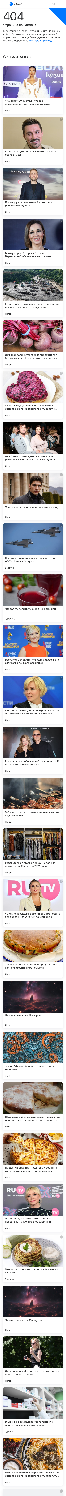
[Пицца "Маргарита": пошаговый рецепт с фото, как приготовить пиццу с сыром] (33, 1157)
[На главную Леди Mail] (17, 4)
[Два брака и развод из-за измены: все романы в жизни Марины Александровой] (33, 446)
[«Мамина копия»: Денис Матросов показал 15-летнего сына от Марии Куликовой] (33, 700)
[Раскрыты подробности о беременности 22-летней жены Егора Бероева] (33, 750)
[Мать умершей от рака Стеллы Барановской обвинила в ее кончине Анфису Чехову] (33, 242)
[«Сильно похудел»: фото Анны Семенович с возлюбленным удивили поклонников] (33, 903)
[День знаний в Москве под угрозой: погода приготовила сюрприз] (33, 1360)
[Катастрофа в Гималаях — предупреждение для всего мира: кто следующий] (33, 293)
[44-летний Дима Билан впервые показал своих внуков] (33, 141)
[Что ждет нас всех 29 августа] (33, 1004)
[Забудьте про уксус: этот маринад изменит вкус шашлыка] (33, 801)
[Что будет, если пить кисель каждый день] (33, 598)
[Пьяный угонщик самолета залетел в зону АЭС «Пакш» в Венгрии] (33, 547)
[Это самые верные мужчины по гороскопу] (33, 496)
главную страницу (40, 40)
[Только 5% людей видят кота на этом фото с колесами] (33, 1055)
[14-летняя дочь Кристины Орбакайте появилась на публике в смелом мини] (33, 1208)
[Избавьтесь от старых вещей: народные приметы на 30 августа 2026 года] (33, 852)
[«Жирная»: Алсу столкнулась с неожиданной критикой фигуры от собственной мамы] (33, 90)
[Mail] (11, 4)
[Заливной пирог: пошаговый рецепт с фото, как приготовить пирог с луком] (33, 954)
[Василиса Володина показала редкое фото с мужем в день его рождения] (33, 649)
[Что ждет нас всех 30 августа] (33, 1309)
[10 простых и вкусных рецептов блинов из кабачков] (33, 1258)
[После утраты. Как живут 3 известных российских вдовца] (33, 191)
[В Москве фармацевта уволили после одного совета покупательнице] (33, 1411)
